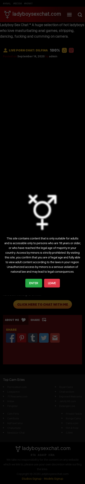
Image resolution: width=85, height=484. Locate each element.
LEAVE (52, 283)
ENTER (33, 283)
